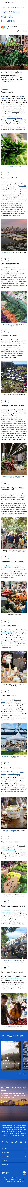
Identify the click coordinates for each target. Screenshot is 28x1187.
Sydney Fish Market (7, 252)
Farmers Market (8, 1026)
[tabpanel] (14, 52)
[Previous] (20, 1073)
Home (3, 7)
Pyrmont (19, 205)
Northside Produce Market (10, 830)
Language (5, 1164)
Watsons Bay (15, 340)
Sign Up (5, 1101)
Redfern (3, 415)
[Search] (22, 3)
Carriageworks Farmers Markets (11, 476)
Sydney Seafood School (11, 211)
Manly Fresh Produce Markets (11, 960)
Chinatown (15, 112)
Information (5, 1156)
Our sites (4, 1160)
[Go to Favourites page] (25, 2)
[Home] (9, 2)
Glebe (7, 566)
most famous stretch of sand (15, 285)
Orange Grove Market (9, 850)
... (7, 7)
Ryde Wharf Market (7, 756)
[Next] (24, 1073)
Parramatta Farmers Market (16, 978)
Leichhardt (22, 846)
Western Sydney (11, 118)
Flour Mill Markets (6, 632)
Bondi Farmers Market (8, 324)
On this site (5, 1152)
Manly (8, 910)
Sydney (4, 1148)
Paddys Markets (11, 166)
